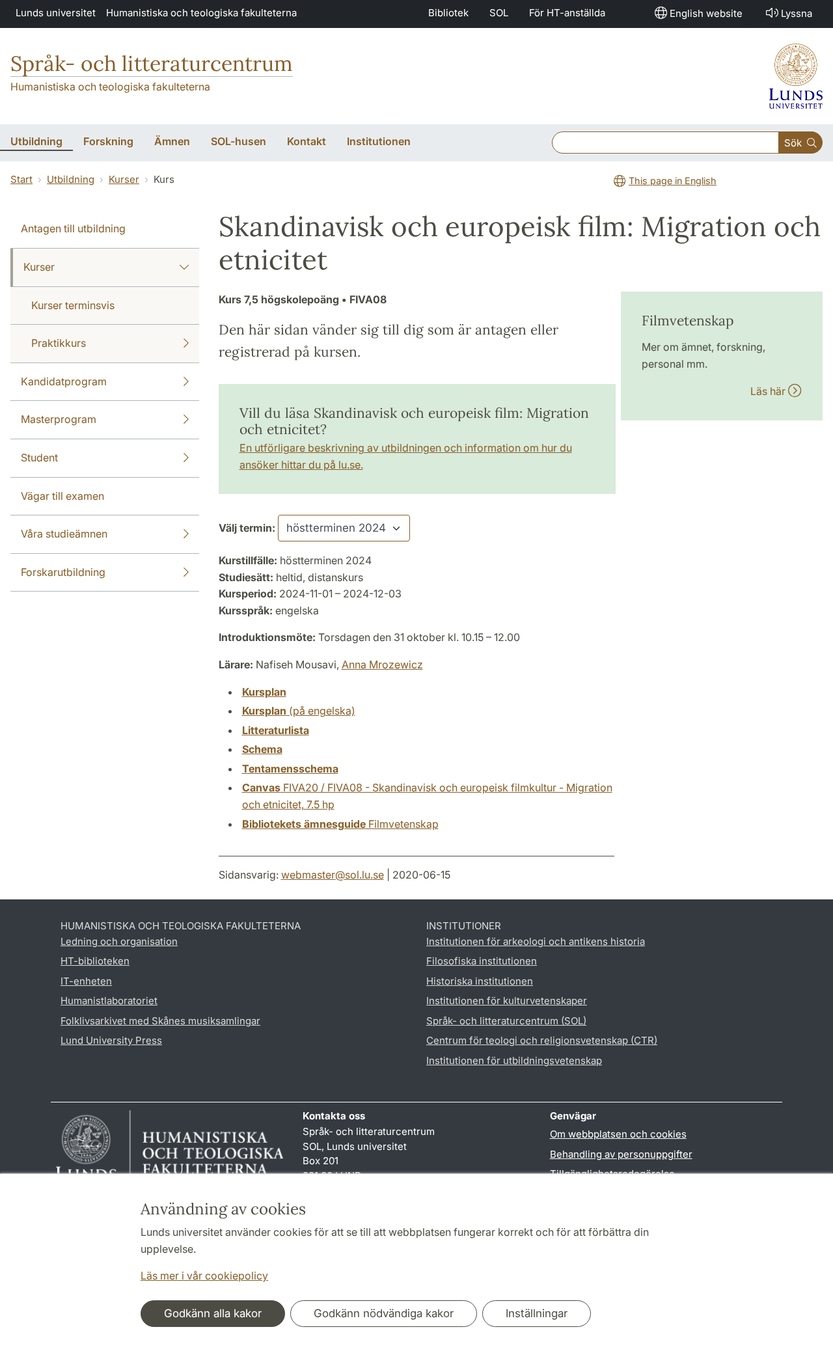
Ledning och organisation (119, 941)
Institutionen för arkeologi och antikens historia (535, 941)
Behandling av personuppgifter (621, 1154)
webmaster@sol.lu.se (332, 874)
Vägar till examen (62, 495)
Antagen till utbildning (73, 228)
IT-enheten (86, 981)
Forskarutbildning (63, 572)
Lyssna (796, 13)
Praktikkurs (58, 342)
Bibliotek (448, 13)
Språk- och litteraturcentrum (151, 63)
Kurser (124, 179)
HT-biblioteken (95, 961)
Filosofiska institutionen (481, 961)
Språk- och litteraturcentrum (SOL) (506, 1021)
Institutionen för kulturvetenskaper (506, 1000)
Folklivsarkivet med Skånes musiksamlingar (160, 1021)
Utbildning (70, 179)
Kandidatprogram (64, 381)
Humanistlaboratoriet (109, 1000)
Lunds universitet (56, 13)
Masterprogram (58, 419)
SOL (498, 13)
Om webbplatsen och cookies (618, 1134)
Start (21, 179)
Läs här (769, 391)
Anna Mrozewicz (382, 664)
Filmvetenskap (340, 823)
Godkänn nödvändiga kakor (384, 1313)
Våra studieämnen (64, 533)
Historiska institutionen (479, 981)
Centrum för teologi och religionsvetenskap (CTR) (541, 1040)
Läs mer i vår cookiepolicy (204, 1275)
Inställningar (536, 1313)
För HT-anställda (567, 13)
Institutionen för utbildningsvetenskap (514, 1060)
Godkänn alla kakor (213, 1313)
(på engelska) (298, 710)
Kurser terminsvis (73, 305)
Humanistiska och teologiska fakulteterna (201, 13)
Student (39, 457)
